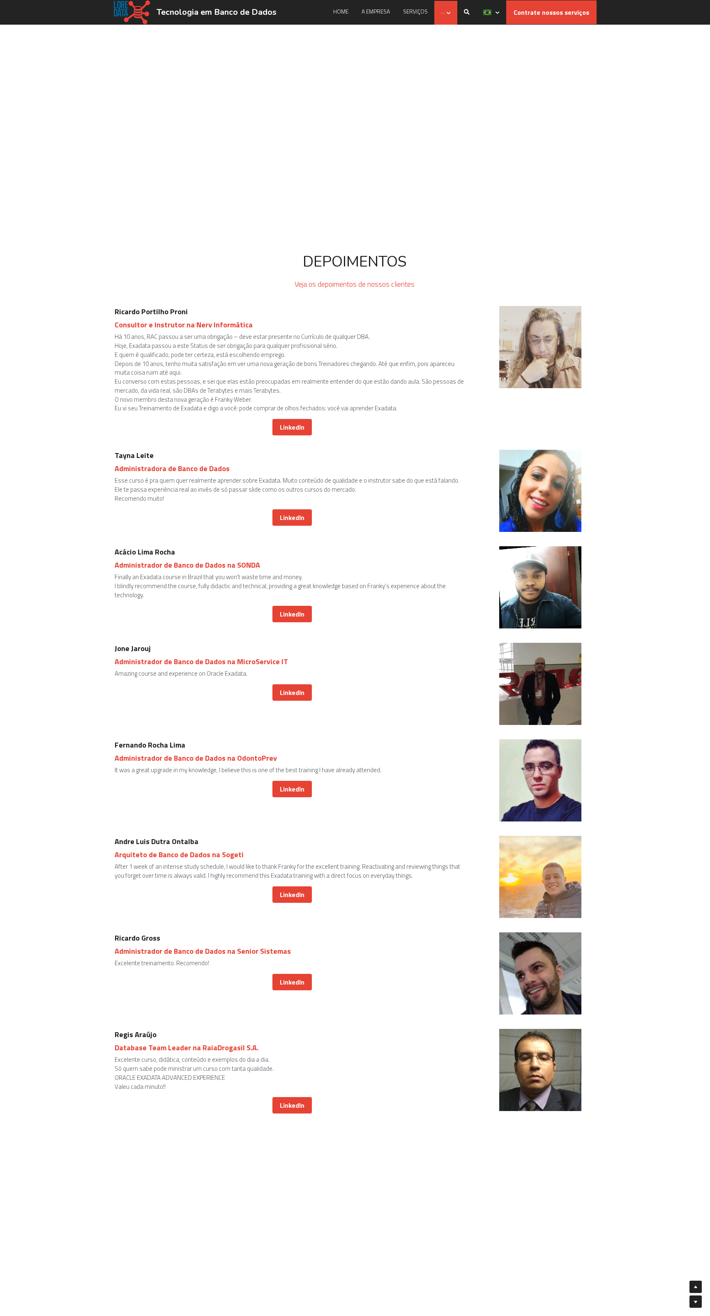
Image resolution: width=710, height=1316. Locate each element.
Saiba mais (75, 1250)
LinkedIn (292, 415)
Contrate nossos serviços (551, 12)
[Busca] (467, 12)
